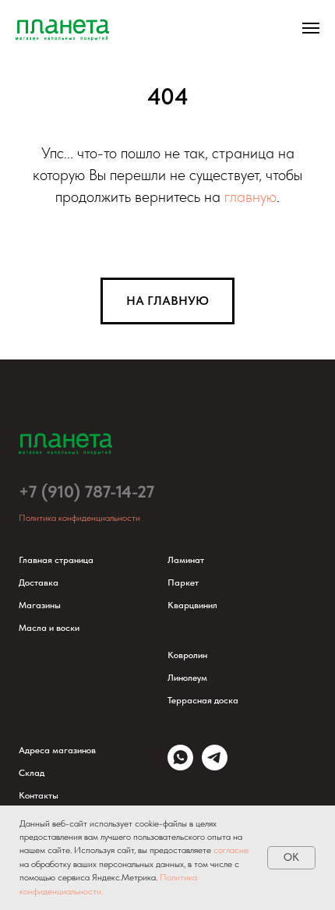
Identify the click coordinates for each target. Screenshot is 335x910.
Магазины (40, 605)
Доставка (38, 582)
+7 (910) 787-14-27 (86, 491)
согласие (231, 849)
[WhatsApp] (180, 766)
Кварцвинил (192, 605)
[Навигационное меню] (310, 28)
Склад (31, 772)
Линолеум (187, 677)
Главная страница (56, 559)
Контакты (38, 795)
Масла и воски (49, 627)
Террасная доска (203, 700)
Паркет (183, 582)
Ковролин (187, 655)
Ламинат (186, 559)
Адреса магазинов (57, 750)
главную (250, 196)
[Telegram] (214, 766)
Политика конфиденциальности (79, 517)
